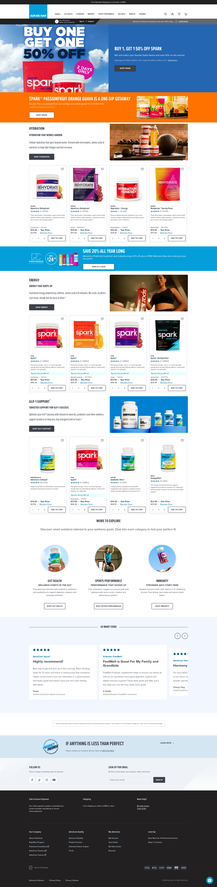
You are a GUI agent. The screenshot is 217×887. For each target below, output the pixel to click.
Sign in (81, 21)
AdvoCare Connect (37, 851)
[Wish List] (179, 14)
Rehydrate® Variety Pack (162, 208)
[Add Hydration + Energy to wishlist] (142, 169)
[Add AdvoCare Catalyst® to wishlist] (62, 440)
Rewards (112, 851)
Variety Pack (155, 227)
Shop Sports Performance (108, 606)
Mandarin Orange (76, 377)
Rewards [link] (142, 14)
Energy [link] (57, 14)
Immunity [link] (91, 14)
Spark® (34, 358)
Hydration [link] (80, 14)
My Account (113, 838)
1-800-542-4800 (107, 751)
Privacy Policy (55, 880)
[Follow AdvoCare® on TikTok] (39, 780)
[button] (178, 636)
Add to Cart (57, 238)
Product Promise (75, 842)
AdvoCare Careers (37, 855)
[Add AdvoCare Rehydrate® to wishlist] (62, 169)
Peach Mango (115, 227)
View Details (172, 60)
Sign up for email (118, 767)
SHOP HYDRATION (41, 157)
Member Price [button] (46, 233)
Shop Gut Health (55, 606)
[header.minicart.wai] (186, 14)
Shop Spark (125, 68)
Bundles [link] (132, 14)
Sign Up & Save (98, 267)
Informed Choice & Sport (79, 847)
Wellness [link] (121, 14)
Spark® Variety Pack (160, 358)
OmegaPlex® (156, 478)
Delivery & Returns (36, 880)
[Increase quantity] (44, 238)
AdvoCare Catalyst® (39, 479)
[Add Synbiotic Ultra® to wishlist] (142, 440)
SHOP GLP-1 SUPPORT (42, 429)
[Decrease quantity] (32, 238)
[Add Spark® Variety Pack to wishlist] (182, 319)
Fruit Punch (34, 227)
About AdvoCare (36, 838)
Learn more (165, 743)
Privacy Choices (72, 880)
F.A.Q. (71, 851)
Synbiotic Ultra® (118, 479)
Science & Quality (76, 838)
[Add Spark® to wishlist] (62, 319)
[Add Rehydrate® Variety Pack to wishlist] (182, 169)
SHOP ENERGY (42, 307)
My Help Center (143, 806)
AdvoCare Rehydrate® (40, 208)
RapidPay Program (36, 842)
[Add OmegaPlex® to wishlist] (182, 440)
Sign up (159, 780)
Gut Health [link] (68, 14)
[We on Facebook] (32, 780)
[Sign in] (172, 14)
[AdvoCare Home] (38, 14)
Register (91, 21)
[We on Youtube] (54, 780)
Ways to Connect (155, 842)
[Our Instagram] (47, 780)
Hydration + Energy (119, 208)
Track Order (141, 809)
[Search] (166, 14)
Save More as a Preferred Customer (163, 838)
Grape (73, 227)
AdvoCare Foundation (38, 847)
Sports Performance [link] (106, 14)
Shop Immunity (162, 606)
